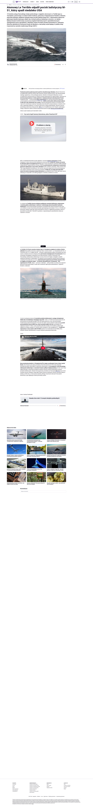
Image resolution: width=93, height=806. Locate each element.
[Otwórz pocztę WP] (69, 2)
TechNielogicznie (14, 791)
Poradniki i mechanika (67, 785)
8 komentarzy (58, 64)
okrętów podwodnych (52, 160)
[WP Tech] (19, 2)
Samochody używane (67, 786)
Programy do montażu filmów (34, 787)
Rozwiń (43, 246)
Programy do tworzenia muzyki (34, 785)
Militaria (42, 1)
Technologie (25, 1)
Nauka (37, 1)
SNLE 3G (57, 370)
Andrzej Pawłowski (13, 64)
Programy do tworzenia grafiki (34, 791)
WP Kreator (62, 88)
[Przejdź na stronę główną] (14, 2)
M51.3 (40, 107)
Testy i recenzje (49, 785)
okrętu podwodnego (41, 99)
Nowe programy (32, 792)
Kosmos (32, 1)
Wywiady (65, 787)
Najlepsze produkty (49, 787)
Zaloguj (76, 1)
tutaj (32, 803)
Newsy (48, 784)
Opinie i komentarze (50, 1)
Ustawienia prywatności (60, 796)
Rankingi (48, 786)
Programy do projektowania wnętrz (35, 786)
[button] (71, 1)
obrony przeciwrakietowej (57, 108)
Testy (64, 784)
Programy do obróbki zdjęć (33, 784)
